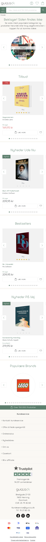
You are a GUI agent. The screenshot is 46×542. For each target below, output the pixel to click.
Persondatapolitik (30, 537)
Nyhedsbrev (8, 440)
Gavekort (7, 453)
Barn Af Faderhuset (10, 191)
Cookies (32, 540)
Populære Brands (23, 366)
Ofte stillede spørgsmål (14, 427)
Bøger (23, 48)
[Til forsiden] (8, 3)
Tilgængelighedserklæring (20, 540)
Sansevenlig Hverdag (11, 338)
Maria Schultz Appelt (10, 340)
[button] (9, 65)
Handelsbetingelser (16, 537)
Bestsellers (23, 224)
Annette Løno (7, 120)
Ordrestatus (8, 433)
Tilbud (23, 77)
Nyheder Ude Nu (23, 150)
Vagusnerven (7, 117)
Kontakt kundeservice (13, 420)
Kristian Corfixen (8, 193)
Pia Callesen (7, 267)
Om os (6, 447)
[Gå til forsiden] (23, 489)
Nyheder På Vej (23, 297)
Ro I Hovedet (7, 264)
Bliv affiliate (8, 460)
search (43, 10)
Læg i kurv (20, 132)
